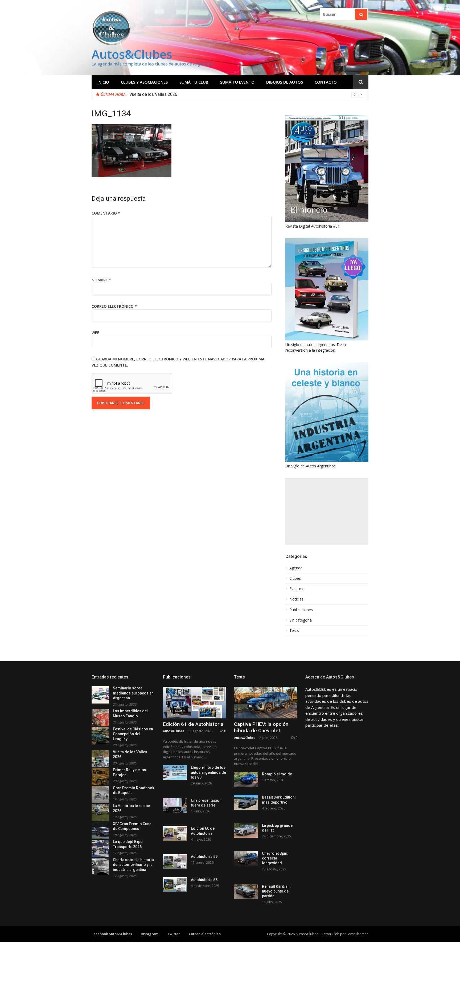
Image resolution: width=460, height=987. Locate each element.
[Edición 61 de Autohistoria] (194, 702)
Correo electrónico (114, 306)
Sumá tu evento (237, 82)
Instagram (149, 933)
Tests (294, 630)
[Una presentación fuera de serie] (175, 805)
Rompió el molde (277, 774)
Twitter (173, 933)
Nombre (101, 279)
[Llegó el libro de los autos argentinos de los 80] (175, 772)
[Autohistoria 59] (175, 861)
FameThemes (357, 933)
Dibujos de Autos (284, 82)
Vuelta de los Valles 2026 (153, 94)
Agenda (295, 568)
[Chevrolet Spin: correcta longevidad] (246, 858)
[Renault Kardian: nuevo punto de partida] (246, 891)
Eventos (296, 588)
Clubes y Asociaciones (144, 82)
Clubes (295, 578)
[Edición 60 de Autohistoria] (175, 833)
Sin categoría (300, 620)
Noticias (296, 599)
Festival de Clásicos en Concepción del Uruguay (133, 734)
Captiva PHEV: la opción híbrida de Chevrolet (261, 727)
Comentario (106, 213)
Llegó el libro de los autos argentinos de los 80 (208, 772)
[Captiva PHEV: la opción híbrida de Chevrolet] (265, 702)
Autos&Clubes (132, 54)
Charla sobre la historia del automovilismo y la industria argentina (133, 865)
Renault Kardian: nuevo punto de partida (276, 891)
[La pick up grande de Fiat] (246, 830)
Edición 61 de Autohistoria (193, 724)
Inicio (103, 82)
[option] (246, 94)
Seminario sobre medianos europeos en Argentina (133, 693)
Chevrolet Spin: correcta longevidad (275, 858)
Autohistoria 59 (204, 856)
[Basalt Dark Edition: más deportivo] (246, 802)
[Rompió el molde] (246, 779)
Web (96, 332)
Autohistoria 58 (204, 880)
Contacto (326, 82)
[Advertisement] (326, 511)
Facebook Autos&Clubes (112, 933)
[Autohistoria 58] (175, 884)
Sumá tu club (193, 82)
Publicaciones (301, 609)
